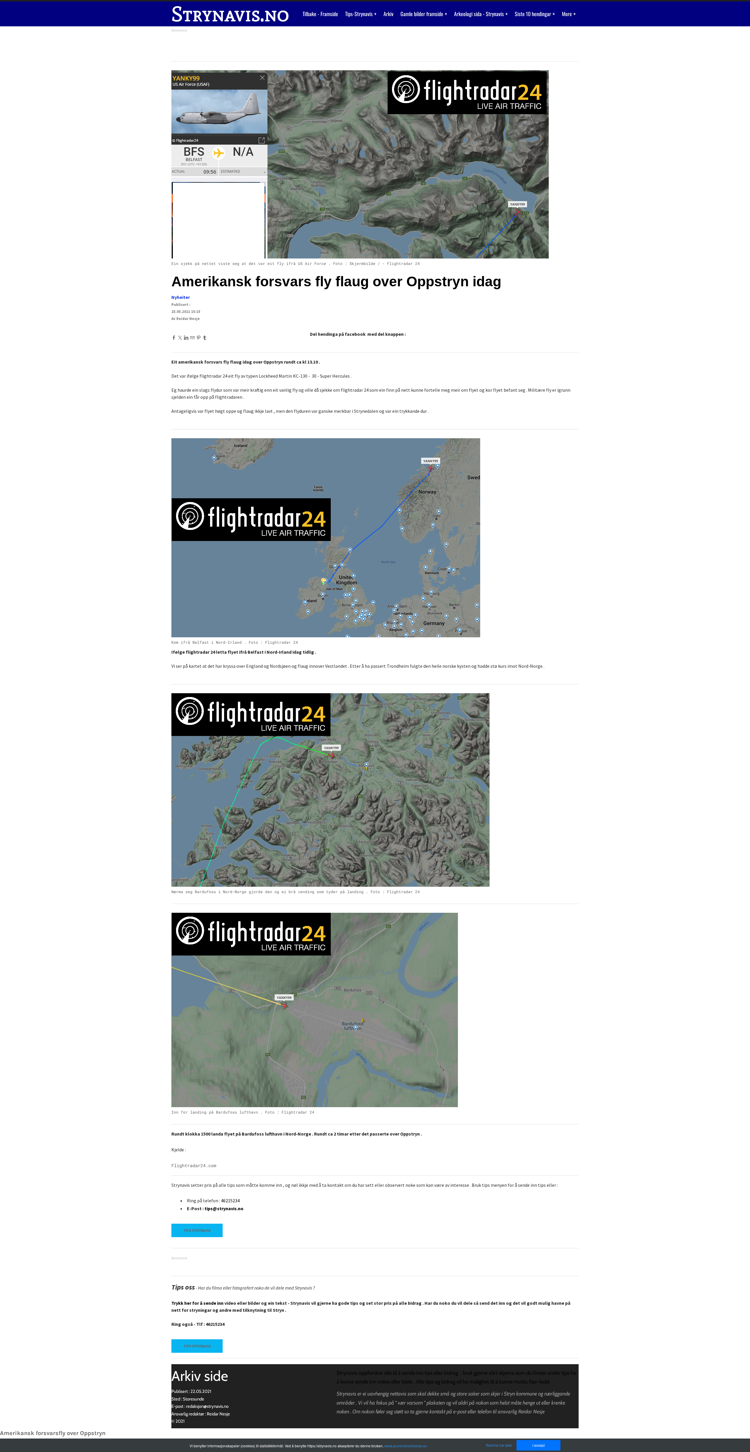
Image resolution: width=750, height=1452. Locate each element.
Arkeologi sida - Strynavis (479, 14)
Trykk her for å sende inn (197, 1303)
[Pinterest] (198, 337)
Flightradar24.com (193, 1165)
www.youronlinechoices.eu (405, 1445)
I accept (538, 1445)
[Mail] (192, 337)
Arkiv (388, 14)
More (567, 14)
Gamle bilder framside (422, 14)
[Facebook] (174, 337)
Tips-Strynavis (359, 14)
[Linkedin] (186, 337)
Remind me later (499, 1445)
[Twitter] (180, 337)
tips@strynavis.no (223, 1208)
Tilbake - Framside (320, 14)
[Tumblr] (204, 337)
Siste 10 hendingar (533, 14)
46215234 (230, 1200)
